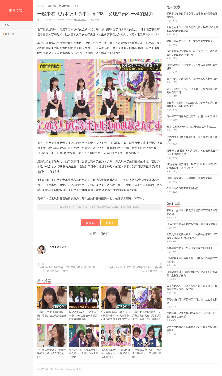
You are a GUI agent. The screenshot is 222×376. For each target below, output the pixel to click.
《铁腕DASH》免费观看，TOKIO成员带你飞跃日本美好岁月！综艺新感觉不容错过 (66, 268)
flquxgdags (71, 368)
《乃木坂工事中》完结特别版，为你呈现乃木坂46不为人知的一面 (115, 353)
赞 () (92, 222)
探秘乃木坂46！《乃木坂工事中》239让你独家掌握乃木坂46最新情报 (84, 315)
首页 (7, 24)
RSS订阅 (9, 33)
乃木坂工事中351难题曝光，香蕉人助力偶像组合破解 (51, 315)
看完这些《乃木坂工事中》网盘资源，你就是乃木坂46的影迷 (84, 353)
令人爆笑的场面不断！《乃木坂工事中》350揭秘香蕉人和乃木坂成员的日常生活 (115, 315)
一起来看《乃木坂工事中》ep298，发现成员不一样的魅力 (95, 13)
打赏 (111, 222)
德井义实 (16, 10)
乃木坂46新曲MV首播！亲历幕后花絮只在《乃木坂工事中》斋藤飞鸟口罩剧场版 (146, 315)
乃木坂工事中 (65, 6)
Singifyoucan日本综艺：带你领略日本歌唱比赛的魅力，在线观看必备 (134, 268)
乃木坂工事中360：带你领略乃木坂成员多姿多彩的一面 (51, 353)
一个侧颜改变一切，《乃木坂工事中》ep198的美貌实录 (146, 353)
